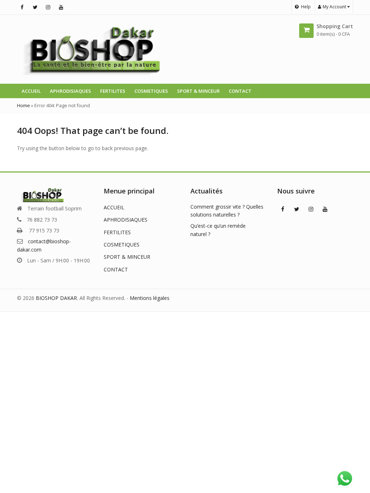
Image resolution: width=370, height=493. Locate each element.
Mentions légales (149, 298)
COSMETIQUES (151, 91)
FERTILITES (112, 91)
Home (23, 105)
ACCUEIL (31, 91)
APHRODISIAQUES (70, 91)
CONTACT (240, 91)
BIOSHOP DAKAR (56, 298)
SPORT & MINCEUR (198, 91)
